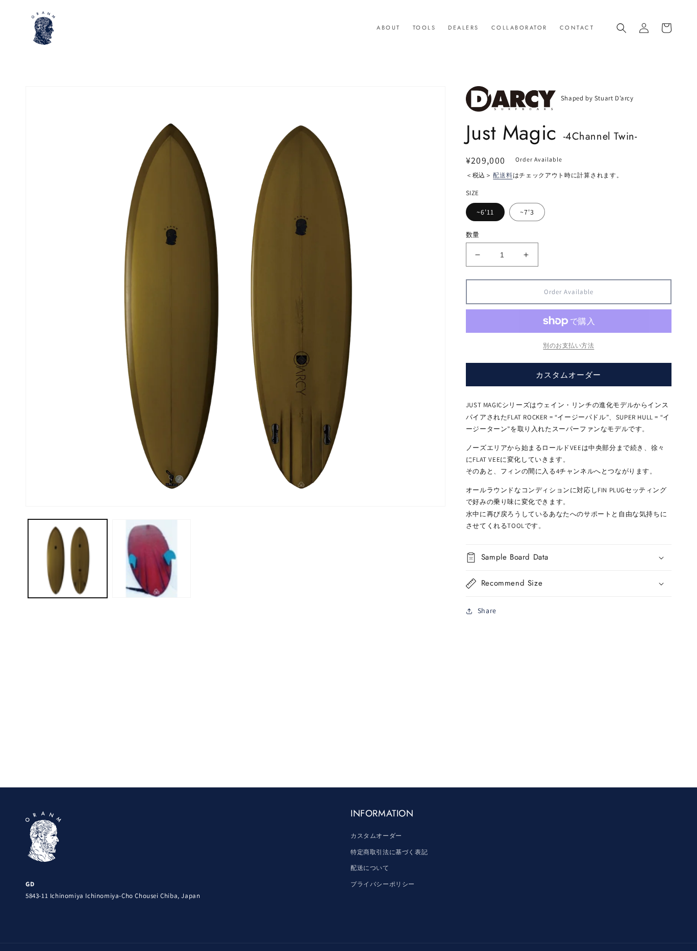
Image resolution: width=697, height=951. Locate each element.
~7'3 (527, 212)
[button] (621, 28)
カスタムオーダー (568, 375)
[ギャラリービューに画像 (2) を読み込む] (151, 558)
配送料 (502, 175)
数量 (473, 234)
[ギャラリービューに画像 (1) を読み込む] (67, 558)
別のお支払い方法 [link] (568, 345)
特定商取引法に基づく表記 (389, 852)
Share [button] (487, 610)
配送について (370, 867)
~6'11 (485, 212)
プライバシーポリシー (383, 884)
